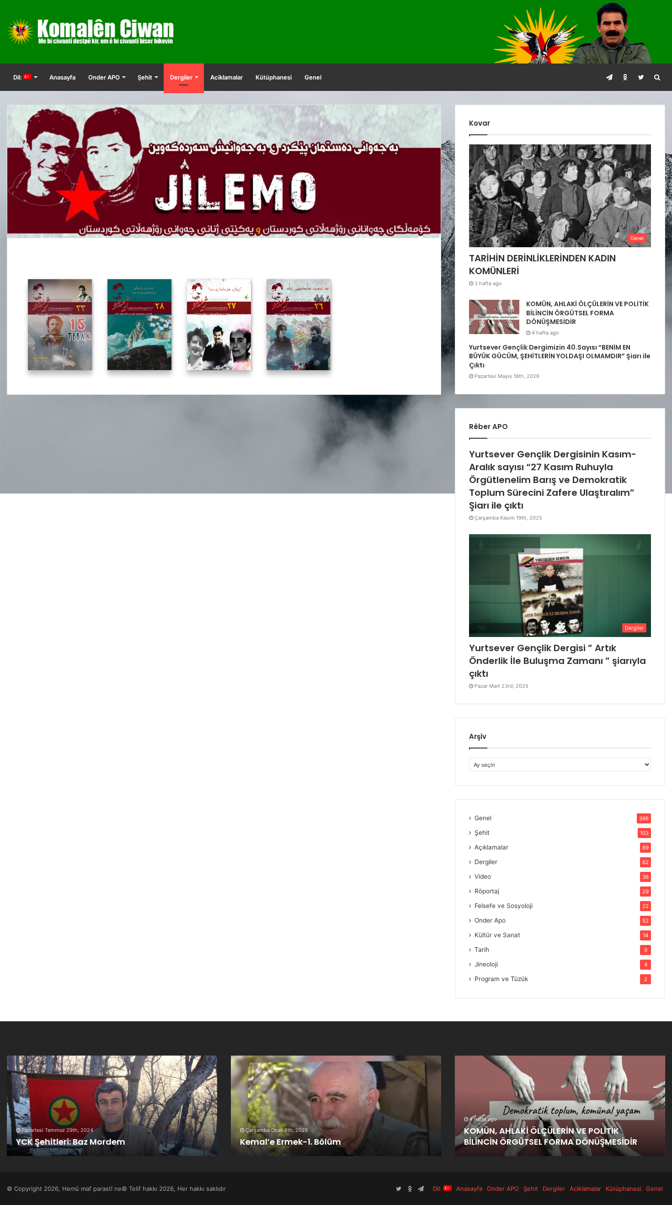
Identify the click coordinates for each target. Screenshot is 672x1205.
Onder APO (104, 77)
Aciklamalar (226, 77)
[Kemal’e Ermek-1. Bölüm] (336, 1106)
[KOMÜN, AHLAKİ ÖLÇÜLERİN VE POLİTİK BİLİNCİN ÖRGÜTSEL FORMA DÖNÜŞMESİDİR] (494, 317)
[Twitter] (641, 77)
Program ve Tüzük (501, 978)
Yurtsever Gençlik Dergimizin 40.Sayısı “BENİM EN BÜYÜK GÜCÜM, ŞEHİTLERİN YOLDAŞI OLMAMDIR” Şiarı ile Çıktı (560, 356)
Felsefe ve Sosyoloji (504, 905)
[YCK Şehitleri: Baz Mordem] (112, 1106)
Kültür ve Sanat (497, 935)
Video (483, 876)
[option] (112, 1106)
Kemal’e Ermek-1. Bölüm (290, 1141)
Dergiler (181, 77)
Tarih (482, 949)
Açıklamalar (491, 847)
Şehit (145, 77)
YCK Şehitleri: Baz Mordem (70, 1141)
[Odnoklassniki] (625, 77)
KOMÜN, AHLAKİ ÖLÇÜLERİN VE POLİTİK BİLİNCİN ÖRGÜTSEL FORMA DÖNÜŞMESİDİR (587, 312)
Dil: (18, 77)
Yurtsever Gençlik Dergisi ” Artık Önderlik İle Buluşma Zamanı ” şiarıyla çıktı (557, 661)
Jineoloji (486, 964)
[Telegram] (609, 77)
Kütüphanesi (274, 77)
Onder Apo (490, 920)
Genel (312, 77)
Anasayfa (62, 77)
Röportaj (487, 891)
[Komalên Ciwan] (112, 31)
